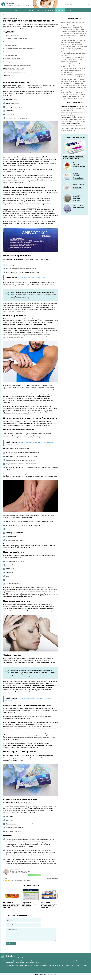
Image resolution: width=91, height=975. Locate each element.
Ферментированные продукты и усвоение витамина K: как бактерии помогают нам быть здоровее (74, 119)
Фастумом (9, 831)
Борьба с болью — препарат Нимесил (79, 206)
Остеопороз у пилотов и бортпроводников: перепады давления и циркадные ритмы (74, 53)
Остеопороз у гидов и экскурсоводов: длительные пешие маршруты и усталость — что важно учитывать (73, 42)
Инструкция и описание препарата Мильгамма (77, 197)
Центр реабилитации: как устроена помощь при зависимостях (72, 23)
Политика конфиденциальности (63, 970)
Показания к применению (11, 42)
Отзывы (6, 75)
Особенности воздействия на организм (15, 38)
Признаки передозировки (11, 58)
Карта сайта (22, 970)
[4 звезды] (8, 880)
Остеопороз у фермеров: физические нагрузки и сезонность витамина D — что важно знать (73, 70)
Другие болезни (40, 10)
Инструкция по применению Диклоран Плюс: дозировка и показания (49, 904)
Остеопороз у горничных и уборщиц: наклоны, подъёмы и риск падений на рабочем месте (73, 37)
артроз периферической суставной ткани (21, 268)
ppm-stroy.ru (52, 974)
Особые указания (9, 62)
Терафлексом (11, 824)
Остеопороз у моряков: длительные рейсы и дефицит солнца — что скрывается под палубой (72, 59)
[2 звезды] (5, 880)
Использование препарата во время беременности (19, 48)
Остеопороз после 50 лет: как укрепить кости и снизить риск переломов (73, 26)
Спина (31, 10)
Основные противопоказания (12, 52)
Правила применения (10, 45)
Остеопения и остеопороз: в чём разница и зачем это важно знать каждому (74, 108)
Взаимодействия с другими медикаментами (17, 65)
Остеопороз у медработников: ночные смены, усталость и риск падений (73, 92)
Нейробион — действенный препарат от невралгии (30, 904)
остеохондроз (11, 265)
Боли (16, 10)
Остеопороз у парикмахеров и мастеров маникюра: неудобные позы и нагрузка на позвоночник (74, 87)
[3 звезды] (7, 880)
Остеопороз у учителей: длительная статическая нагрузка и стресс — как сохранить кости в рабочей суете (73, 96)
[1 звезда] (4, 880)
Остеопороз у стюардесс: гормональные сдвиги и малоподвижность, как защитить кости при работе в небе (74, 48)
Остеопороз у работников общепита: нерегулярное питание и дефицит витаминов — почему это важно (73, 76)
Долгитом (9, 820)
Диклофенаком (11, 827)
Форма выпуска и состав (11, 35)
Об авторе (34, 875)
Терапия (51, 10)
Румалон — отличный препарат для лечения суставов (78, 176)
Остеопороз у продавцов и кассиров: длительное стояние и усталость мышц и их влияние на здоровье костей (74, 81)
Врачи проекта (31, 970)
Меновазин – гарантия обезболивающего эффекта (79, 165)
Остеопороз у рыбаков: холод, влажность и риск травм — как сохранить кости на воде (74, 65)
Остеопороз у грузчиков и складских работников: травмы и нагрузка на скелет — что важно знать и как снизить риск (74, 31)
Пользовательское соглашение (45, 970)
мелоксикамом (42, 91)
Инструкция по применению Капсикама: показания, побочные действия (11, 904)
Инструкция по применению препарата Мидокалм (73, 157)
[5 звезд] (10, 880)
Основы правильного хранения (13, 68)
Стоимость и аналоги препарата (14, 72)
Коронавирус (70, 10)
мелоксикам (31, 208)
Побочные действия (10, 55)
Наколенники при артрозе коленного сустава (73, 129)
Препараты (59, 10)
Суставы (23, 10)
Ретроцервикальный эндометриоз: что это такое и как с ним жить (73, 126)
